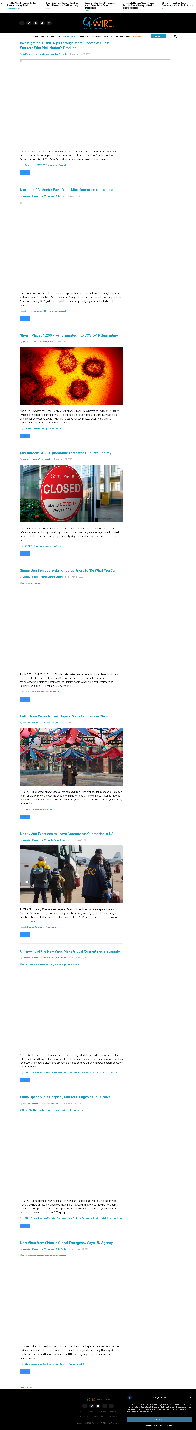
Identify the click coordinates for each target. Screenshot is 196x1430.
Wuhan (114, 1072)
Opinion (48, 459)
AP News (46, 196)
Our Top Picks (57, 54)
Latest (44, 342)
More (25, 173)
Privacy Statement (165, 1425)
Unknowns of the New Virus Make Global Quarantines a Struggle (70, 951)
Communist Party (64, 1218)
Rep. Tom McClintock (54, 546)
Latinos (40, 311)
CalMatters (27, 54)
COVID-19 (41, 165)
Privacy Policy (83, 1416)
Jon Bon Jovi (42, 692)
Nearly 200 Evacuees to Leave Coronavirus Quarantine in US (66, 834)
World (59, 723)
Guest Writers (38, 459)
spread (94, 1072)
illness (60, 1072)
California (40, 54)
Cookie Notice (112, 1416)
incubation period (72, 1072)
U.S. (98, 10)
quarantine (64, 165)
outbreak (63, 1364)
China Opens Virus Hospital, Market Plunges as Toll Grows (65, 1097)
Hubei (54, 1072)
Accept (159, 1419)
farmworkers (52, 165)
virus (108, 1072)
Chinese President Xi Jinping (43, 1218)
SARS (81, 1364)
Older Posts (26, 1387)
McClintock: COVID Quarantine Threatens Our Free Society (65, 453)
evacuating (87, 1218)
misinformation (51, 311)
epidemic (77, 1218)
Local (176, 10)
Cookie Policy (151, 1425)
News (48, 54)
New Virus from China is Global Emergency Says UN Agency (66, 1243)
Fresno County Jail (42, 428)
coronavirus (30, 165)
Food (21, 8)
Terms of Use (98, 1416)
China (27, 809)
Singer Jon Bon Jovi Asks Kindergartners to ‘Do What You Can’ (68, 571)
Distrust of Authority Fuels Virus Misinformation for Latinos (66, 190)
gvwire (25, 342)
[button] (190, 1397)
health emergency (51, 1364)
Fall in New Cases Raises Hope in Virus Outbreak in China (64, 716)
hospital (96, 1218)
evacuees (47, 1072)
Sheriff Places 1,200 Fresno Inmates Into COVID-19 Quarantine (69, 335)
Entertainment (48, 577)
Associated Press (30, 196)
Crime (60, 10)
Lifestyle (59, 577)
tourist (102, 1072)
